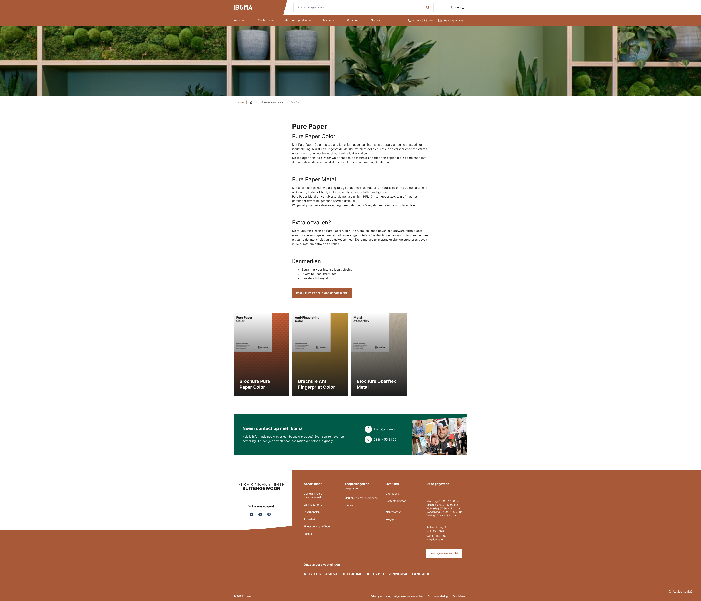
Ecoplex (308, 533)
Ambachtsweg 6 (436, 527)
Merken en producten (298, 20)
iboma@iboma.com (387, 429)
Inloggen (455, 7)
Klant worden (393, 511)
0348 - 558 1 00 (436, 535)
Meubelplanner (267, 20)
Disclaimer (459, 596)
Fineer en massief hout (317, 526)
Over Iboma (393, 493)
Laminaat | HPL (313, 504)
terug (241, 102)
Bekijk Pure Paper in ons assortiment (322, 293)
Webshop (239, 20)
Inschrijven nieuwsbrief (444, 553)
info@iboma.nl (434, 539)
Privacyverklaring (381, 596)
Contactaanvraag (396, 500)
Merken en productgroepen (361, 497)
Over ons (352, 20)
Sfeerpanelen (312, 511)
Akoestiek (309, 519)
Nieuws (375, 20)
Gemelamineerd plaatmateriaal (313, 495)
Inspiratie (328, 20)
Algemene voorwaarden (408, 596)
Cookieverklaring (438, 596)
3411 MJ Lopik (435, 530)
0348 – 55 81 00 (385, 439)
